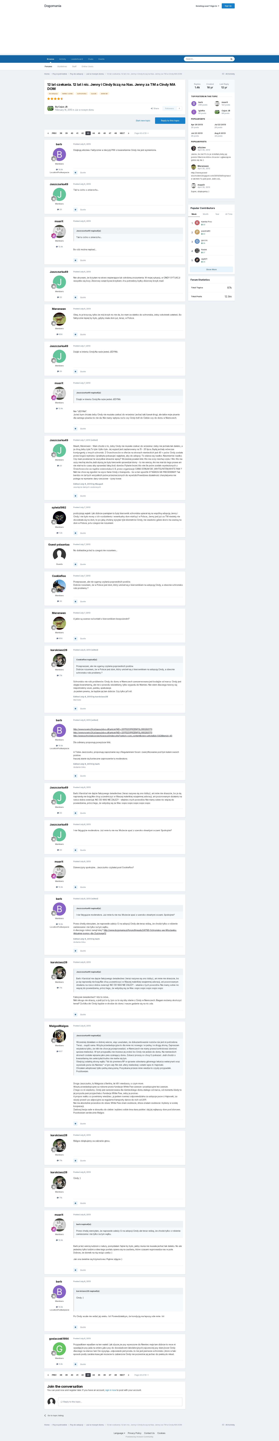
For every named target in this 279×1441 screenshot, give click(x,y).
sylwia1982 (59, 507)
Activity (62, 59)
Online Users (87, 66)
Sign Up (228, 6)
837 (60, 1051)
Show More (211, 269)
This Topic (219, 59)
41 (77, 133)
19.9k (60, 169)
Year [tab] (217, 214)
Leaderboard (77, 59)
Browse (50, 59)
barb (59, 144)
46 (104, 133)
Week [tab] (194, 214)
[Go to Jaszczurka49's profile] (59, 194)
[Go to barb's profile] (59, 154)
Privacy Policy (134, 1433)
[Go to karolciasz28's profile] (59, 660)
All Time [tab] (228, 214)
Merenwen (59, 308)
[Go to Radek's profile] (197, 250)
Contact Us (149, 1433)
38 (61, 133)
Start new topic (143, 120)
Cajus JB (63, 106)
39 (66, 133)
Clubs (90, 59)
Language (119, 1433)
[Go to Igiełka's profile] (193, 112)
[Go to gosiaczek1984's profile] (59, 1348)
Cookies (161, 1433)
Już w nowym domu (84, 110)
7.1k (60, 675)
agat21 (204, 259)
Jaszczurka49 (59, 184)
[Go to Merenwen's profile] (59, 319)
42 (82, 133)
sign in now (110, 1390)
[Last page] (129, 133)
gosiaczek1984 (59, 1338)
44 (93, 133)
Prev (54, 133)
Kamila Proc (206, 221)
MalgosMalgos (58, 1025)
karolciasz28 (59, 650)
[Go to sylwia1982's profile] (59, 517)
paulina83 (205, 231)
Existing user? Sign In (207, 6)
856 (60, 334)
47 (110, 133)
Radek (204, 249)
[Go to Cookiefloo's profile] (59, 586)
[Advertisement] (139, 33)
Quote (83, 172)
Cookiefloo (59, 575)
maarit (59, 221)
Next (122, 133)
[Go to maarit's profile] (59, 231)
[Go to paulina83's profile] (197, 232)
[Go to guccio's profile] (197, 241)
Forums (48, 66)
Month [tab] (205, 214)
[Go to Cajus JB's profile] (50, 108)
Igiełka (201, 110)
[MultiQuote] (75, 173)
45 (99, 133)
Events (101, 59)
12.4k (60, 246)
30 (60, 601)
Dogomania (52, 6)
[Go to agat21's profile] (197, 259)
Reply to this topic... (72, 1401)
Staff (74, 66)
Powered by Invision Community (139, 1437)
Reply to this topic (170, 120)
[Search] (231, 59)
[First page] (48, 133)
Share (155, 108)
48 (115, 133)
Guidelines (62, 66)
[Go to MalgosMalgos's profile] (59, 1036)
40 (72, 133)
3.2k (60, 1364)
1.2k (60, 533)
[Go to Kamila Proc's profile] (197, 222)
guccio (204, 240)
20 (60, 209)
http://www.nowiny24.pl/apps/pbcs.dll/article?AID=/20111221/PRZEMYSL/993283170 (112, 729)
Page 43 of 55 (141, 133)
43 (88, 133)
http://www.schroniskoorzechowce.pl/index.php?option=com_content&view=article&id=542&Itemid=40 (122, 736)
